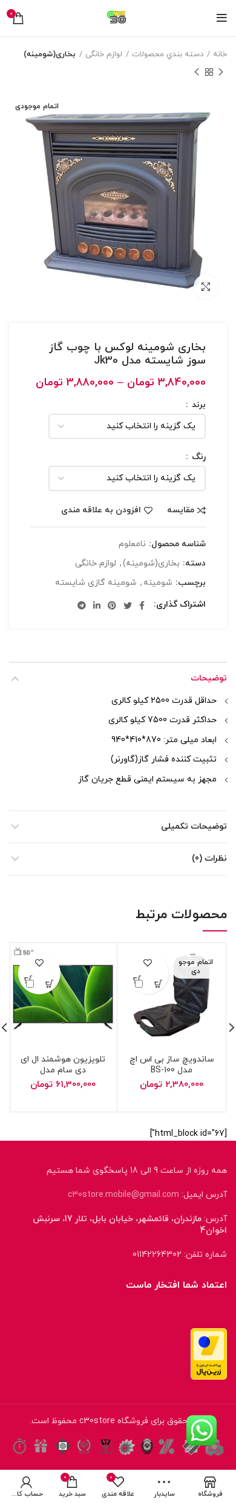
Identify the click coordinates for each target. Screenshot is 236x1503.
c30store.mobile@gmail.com (123, 1195)
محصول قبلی (221, 72)
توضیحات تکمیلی (194, 826)
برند (197, 405)
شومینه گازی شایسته (96, 583)
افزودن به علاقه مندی (101, 510)
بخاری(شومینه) (50, 54)
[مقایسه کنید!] (137, 983)
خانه (220, 54)
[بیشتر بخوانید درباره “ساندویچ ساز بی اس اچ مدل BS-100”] (158, 983)
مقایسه (180, 510)
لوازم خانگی (103, 54)
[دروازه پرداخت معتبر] (209, 1353)
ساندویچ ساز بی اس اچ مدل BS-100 (171, 1065)
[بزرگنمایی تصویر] (206, 287)
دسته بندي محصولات (167, 54)
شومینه (157, 583)
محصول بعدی (197, 72)
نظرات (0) (209, 858)
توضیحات (209, 678)
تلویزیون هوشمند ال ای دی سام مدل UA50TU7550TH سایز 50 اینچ (63, 1076)
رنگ (197, 457)
